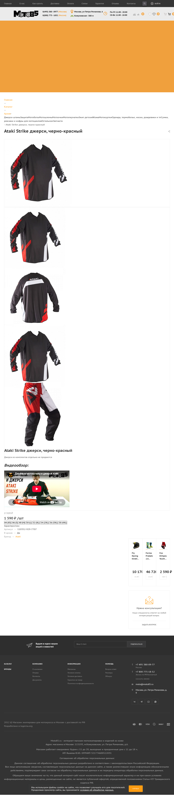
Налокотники (40, 38)
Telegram (142, 702)
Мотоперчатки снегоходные (131, 37)
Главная (8, 3)
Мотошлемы (45, 117)
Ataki (18, 536)
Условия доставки (75, 676)
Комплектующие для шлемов (91, 30)
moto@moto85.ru (144, 684)
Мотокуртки (105, 117)
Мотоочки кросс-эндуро (111, 25)
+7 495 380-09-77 (145, 664)
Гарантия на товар (75, 680)
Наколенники (40, 35)
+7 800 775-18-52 (145, 672)
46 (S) (15, 522)
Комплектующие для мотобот (66, 37)
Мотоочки (57, 117)
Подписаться (136, 644)
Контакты (131, 3)
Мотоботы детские (151, 43)
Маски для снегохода (111, 46)
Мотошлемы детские (152, 50)
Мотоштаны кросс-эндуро (21, 35)
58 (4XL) (63, 522)
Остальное (47, 121)
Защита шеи (39, 31)
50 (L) (29, 522)
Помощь (109, 664)
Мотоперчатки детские (153, 82)
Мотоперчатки (71, 117)
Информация (74, 664)
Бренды (7, 669)
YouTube (148, 702)
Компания (37, 664)
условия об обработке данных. (97, 790)
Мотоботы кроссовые (63, 23)
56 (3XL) (54, 522)
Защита (24, 117)
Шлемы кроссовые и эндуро (92, 23)
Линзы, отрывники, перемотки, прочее (112, 36)
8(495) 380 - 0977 (55, 11)
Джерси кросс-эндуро (23, 43)
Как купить (37, 3)
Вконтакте (135, 702)
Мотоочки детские (150, 56)
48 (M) (22, 522)
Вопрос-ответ (110, 669)
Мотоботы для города (65, 30)
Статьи (85, 3)
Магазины (72, 669)
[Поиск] (144, 3)
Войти (157, 4)
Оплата (70, 3)
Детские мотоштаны (151, 76)
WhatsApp (155, 702)
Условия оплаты (74, 673)
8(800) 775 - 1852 (54, 15)
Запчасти (58, 121)
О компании (37, 669)
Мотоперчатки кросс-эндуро (131, 23)
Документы (37, 680)
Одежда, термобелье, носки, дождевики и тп (136, 117)
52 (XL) (36, 522)
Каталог (8, 664)
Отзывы (115, 3)
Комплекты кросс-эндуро (20, 25)
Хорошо (135, 788)
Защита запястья (42, 48)
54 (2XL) (45, 522)
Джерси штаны (12, 117)
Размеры (109, 673)
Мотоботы (33, 117)
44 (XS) (7, 522)
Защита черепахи (38, 27)
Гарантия (99, 3)
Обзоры (108, 676)
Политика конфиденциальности (81, 683)
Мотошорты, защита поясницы (44, 43)
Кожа (96, 117)
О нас (22, 3)
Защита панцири (42, 22)
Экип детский (86, 117)
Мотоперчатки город (131, 30)
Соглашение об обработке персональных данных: (87, 758)
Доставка (55, 3)
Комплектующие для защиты (42, 53)
